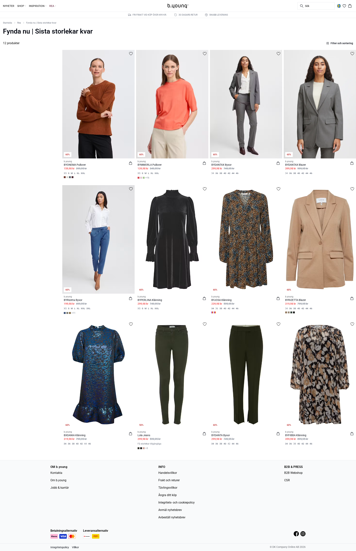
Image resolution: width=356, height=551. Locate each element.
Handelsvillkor (167, 473)
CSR (287, 480)
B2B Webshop (293, 473)
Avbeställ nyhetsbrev (171, 517)
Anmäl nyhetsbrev (170, 510)
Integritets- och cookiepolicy (176, 502)
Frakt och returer (169, 480)
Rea (19, 23)
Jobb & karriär (59, 487)
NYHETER (8, 5)
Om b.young (58, 480)
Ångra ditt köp (167, 495)
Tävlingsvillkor (167, 487)
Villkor (75, 547)
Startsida (7, 23)
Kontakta (56, 473)
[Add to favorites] (131, 54)
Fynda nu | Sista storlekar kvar (41, 23)
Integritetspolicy (59, 547)
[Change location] (339, 6)
